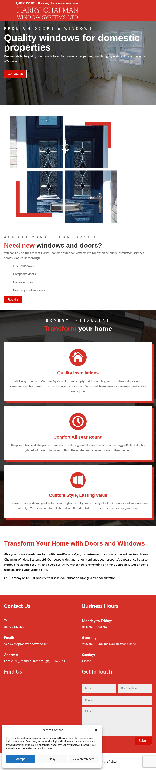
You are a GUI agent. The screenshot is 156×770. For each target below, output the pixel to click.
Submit (143, 740)
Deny (52, 759)
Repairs (13, 299)
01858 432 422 (26, 3)
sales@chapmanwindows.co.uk (26, 644)
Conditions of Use (102, 761)
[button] (96, 730)
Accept (20, 759)
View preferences (83, 759)
